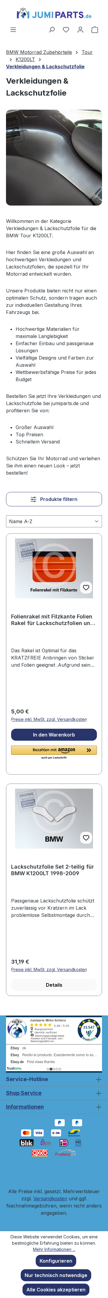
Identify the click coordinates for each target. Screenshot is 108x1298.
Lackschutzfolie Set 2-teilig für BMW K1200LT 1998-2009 (52, 870)
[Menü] (13, 29)
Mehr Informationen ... (54, 1249)
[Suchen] (51, 29)
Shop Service (23, 1093)
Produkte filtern (58, 499)
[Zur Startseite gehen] (54, 13)
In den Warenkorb (54, 735)
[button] (54, 752)
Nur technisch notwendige (56, 1275)
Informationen (25, 1107)
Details (54, 985)
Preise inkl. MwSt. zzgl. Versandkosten (49, 719)
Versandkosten (50, 1199)
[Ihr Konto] (80, 29)
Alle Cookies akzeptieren (56, 1290)
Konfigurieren (56, 1261)
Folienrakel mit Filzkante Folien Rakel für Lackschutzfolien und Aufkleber (52, 620)
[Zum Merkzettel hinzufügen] (86, 588)
